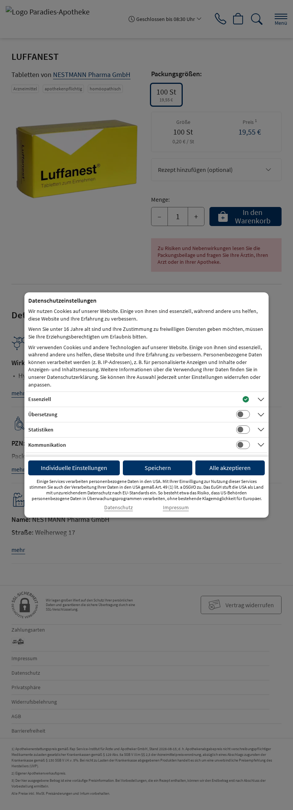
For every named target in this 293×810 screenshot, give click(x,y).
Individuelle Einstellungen (74, 468)
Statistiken (40, 429)
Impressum (176, 507)
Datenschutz (118, 507)
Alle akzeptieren (230, 468)
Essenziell (39, 399)
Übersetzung (42, 414)
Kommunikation (47, 444)
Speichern (158, 468)
